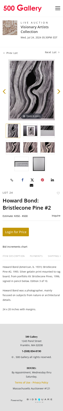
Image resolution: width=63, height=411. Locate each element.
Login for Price (15, 232)
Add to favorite (58, 193)
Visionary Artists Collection (35, 29)
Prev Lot (11, 53)
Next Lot (51, 52)
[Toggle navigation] (57, 8)
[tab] (14, 257)
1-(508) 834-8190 (31, 351)
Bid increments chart (15, 246)
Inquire (56, 215)
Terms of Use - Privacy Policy (31, 382)
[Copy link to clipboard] (12, 180)
